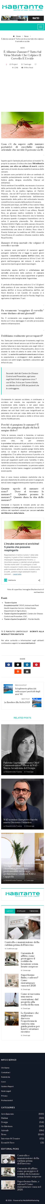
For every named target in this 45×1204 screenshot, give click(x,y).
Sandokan (5, 507)
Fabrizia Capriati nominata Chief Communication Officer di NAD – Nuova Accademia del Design (21, 765)
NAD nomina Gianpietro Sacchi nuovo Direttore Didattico (20, 821)
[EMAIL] (27, 671)
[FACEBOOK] (8, 664)
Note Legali (6, 1091)
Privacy (4, 1096)
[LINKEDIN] (27, 664)
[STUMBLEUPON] (17, 671)
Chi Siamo (5, 1068)
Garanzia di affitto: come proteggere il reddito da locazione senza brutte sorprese (29, 960)
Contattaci (5, 1072)
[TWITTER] (17, 664)
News (22, 48)
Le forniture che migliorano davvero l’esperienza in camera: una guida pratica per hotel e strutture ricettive (30, 1022)
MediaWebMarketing (31, 1200)
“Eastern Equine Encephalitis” (15, 613)
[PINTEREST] (36, 664)
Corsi (3, 1082)
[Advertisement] (22, 90)
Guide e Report (7, 1086)
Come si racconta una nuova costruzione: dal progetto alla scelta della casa (30, 999)
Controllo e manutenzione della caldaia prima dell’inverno (22, 943)
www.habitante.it (28, 643)
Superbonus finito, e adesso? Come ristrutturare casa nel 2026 (29, 1185)
